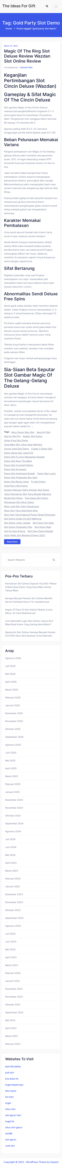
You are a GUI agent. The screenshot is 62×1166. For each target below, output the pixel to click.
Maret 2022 (11, 1036)
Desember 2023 (14, 894)
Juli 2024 (10, 839)
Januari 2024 (12, 886)
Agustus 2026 (13, 658)
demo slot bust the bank (18, 461)
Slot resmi (10, 1090)
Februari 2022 (12, 1043)
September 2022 (14, 1012)
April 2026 (11, 681)
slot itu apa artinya (14, 531)
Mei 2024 (10, 855)
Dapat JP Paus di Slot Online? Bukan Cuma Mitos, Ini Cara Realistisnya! (28, 611)
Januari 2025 (12, 792)
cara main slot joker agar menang (23, 444)
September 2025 (14, 736)
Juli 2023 (10, 933)
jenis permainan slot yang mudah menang (27, 494)
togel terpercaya (14, 1084)
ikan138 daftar (13, 1066)
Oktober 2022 (12, 1004)
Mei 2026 (10, 673)
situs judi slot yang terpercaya (21, 506)
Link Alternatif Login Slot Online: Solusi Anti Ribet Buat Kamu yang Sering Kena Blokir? (29, 623)
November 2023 (14, 902)
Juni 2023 (10, 941)
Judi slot (10, 1145)
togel (8, 1103)
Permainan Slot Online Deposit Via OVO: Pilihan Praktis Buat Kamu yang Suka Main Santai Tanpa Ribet (31, 587)
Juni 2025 (10, 752)
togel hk (9, 1121)
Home (8, 28)
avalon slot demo (32, 436)
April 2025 (11, 768)
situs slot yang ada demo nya (21, 510)
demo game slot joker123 (18, 452)
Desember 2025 (14, 713)
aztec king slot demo (16, 440)
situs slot (10, 1109)
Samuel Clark (26, 67)
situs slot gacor (13, 1127)
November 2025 (14, 721)
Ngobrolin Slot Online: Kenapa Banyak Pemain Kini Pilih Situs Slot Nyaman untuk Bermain (30, 634)
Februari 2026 (12, 697)
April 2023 (11, 957)
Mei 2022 (10, 1020)
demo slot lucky (46, 473)
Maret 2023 (11, 965)
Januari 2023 (12, 980)
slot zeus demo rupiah (40, 531)
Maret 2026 (11, 689)
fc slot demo (38, 481)
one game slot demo (36, 498)
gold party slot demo (16, 485)
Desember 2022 (14, 988)
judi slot (9, 1072)
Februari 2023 (12, 973)
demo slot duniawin (15, 469)
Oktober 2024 (12, 815)
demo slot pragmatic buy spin (20, 477)
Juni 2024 (10, 847)
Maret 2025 (11, 776)
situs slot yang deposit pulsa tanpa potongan (29, 514)
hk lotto (9, 1096)
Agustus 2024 (13, 831)
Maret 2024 (11, 870)
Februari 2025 (12, 784)
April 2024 (11, 862)
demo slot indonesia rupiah (19, 473)
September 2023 (14, 918)
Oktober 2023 (12, 910)
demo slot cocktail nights (18, 465)
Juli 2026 (10, 666)
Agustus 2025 (13, 744)
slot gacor (10, 1139)
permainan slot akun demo (19, 502)
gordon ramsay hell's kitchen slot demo (26, 490)
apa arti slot (43, 432)
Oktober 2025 (12, 729)
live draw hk (11, 1078)
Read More (12, 541)
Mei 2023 (10, 949)
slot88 (8, 1133)
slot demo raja (42, 527)
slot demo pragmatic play (18, 527)
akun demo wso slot (22, 432)
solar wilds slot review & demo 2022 (24, 535)
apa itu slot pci (12, 436)
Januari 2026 (12, 705)
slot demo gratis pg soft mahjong (23, 518)
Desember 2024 (14, 799)
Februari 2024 (12, 878)
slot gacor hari (13, 1115)
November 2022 (14, 996)
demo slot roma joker (16, 481)
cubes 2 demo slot (41, 448)
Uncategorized (11, 67)
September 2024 (14, 823)
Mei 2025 (10, 760)
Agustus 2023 (13, 925)
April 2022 (11, 1028)
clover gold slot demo (16, 448)
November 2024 (14, 807)
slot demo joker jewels (17, 522)
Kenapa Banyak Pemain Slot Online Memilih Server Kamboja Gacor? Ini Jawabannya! (28, 600)
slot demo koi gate (43, 522)
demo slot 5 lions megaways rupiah (24, 456)
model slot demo (13, 498)
